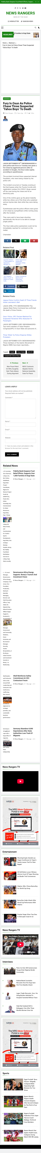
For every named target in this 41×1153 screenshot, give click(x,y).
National (7, 99)
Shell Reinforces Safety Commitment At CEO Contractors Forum (22, 678)
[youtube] (25, 8)
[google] (22, 8)
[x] (20, 8)
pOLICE (30, 352)
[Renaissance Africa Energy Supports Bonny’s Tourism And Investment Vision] (32, 35)
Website (7, 438)
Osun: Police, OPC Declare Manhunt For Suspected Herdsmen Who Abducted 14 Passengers (17, 319)
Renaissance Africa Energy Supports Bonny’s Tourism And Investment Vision (25, 574)
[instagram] (17, 8)
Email (7, 430)
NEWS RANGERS (20, 13)
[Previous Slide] (35, 2)
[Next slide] (38, 2)
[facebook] (15, 8)
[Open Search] (35, 27)
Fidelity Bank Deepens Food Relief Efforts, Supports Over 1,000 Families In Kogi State (17, 2)
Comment (9, 397)
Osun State (21, 352)
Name (7, 421)
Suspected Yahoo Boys (12, 356)
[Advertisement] (20, 70)
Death (12, 352)
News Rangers (9, 113)
